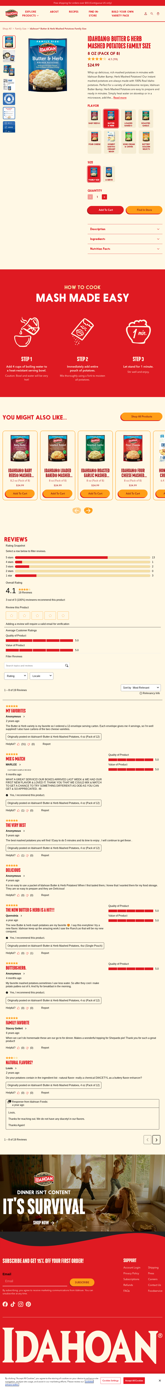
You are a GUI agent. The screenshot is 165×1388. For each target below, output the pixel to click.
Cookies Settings (110, 1380)
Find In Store (144, 209)
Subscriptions (131, 1279)
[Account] (146, 14)
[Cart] (158, 14)
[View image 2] (9, 56)
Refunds (128, 1285)
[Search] (152, 13)
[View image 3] (9, 70)
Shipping (153, 1267)
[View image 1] (9, 41)
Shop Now (44, 1223)
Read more (119, 97)
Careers (152, 1279)
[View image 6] (9, 113)
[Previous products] (77, 510)
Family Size (20, 28)
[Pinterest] (28, 1304)
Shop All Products (141, 416)
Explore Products (29, 13)
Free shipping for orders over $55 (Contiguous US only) (83, 2)
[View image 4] (9, 84)
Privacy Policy (131, 1273)
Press (151, 1273)
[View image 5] (9, 98)
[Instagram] (20, 1304)
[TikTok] (12, 1304)
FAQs (126, 1290)
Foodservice (155, 1290)
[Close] (159, 1380)
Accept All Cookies (134, 1380)
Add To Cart (106, 209)
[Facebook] (5, 1304)
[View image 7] (9, 127)
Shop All (7, 28)
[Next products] (88, 510)
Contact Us (154, 1285)
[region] (82, 1381)
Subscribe (82, 1282)
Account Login (131, 1267)
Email (7, 1274)
